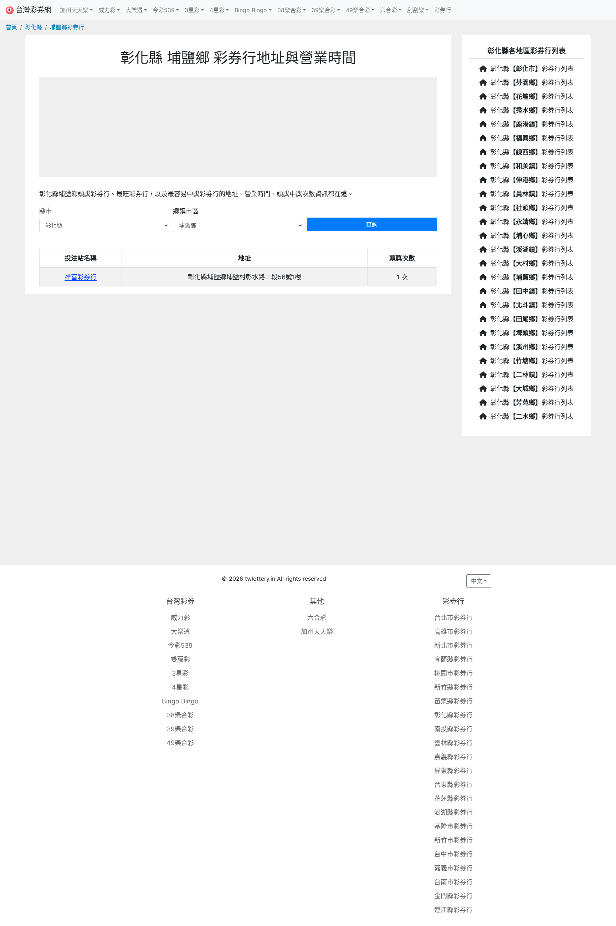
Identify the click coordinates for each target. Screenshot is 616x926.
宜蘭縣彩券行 (453, 659)
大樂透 (180, 631)
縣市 (45, 211)
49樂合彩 (180, 743)
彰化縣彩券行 (453, 715)
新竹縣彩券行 (453, 687)
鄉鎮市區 (186, 211)
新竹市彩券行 (453, 840)
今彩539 (180, 645)
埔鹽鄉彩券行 (67, 27)
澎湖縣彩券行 (453, 812)
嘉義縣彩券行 (453, 756)
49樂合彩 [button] (358, 10)
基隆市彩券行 (453, 826)
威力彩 (180, 617)
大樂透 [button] (134, 10)
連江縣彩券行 (453, 910)
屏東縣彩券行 (453, 770)
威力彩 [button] (106, 10)
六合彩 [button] (388, 10)
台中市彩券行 (453, 854)
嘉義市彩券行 (453, 868)
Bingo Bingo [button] (251, 10)
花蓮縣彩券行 (453, 798)
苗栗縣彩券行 (453, 701)
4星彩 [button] (217, 10)
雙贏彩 (180, 659)
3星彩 (180, 673)
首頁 (11, 27)
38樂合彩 (180, 715)
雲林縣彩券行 (453, 743)
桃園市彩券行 (453, 673)
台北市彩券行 (453, 617)
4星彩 (180, 687)
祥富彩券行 (81, 277)
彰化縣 (33, 27)
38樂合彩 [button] (289, 10)
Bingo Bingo (180, 701)
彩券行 (442, 10)
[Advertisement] (238, 127)
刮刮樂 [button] (415, 10)
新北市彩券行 (453, 645)
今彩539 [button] (164, 10)
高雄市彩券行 (453, 631)
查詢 (372, 224)
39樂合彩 (180, 729)
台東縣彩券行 (453, 784)
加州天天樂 (317, 631)
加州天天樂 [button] (74, 10)
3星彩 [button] (192, 10)
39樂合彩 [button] (324, 10)
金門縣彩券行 (453, 896)
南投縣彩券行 (453, 729)
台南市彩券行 (453, 882)
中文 (476, 581)
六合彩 (317, 617)
